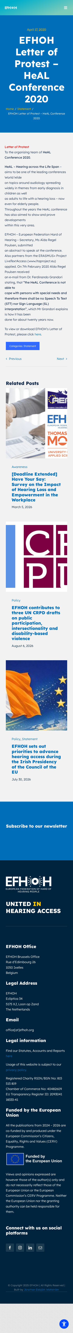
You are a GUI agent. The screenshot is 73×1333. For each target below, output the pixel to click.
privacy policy (16, 1070)
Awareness (19, 467)
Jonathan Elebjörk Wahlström (41, 1289)
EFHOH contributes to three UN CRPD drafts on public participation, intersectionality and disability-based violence (36, 623)
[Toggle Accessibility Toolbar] (64, 1324)
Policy (16, 600)
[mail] (40, 1248)
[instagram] (20, 1248)
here (38, 334)
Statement (30, 346)
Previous (15, 359)
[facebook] (10, 1248)
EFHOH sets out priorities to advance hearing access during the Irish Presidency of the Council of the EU (36, 759)
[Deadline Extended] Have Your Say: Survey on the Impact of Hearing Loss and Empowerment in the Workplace (36, 487)
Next (60, 359)
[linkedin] (30, 1248)
